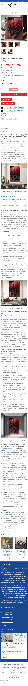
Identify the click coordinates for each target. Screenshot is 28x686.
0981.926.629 (21, 111)
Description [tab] (4, 128)
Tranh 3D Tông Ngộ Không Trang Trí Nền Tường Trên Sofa (21, 553)
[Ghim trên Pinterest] (13, 119)
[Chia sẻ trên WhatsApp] (2, 119)
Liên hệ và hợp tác (6, 625)
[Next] (27, 549)
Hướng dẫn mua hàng (7, 622)
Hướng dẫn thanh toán (7, 617)
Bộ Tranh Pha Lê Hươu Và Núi (10, 194)
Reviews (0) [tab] (4, 131)
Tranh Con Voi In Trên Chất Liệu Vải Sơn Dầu (14, 199)
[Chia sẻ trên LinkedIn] (16, 119)
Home (3, 9)
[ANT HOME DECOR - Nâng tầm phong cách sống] (14, 4)
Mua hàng (13, 89)
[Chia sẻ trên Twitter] (8, 119)
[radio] (4, 83)
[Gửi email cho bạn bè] (10, 119)
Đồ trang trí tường (11, 9)
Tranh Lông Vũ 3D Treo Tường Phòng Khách (14, 191)
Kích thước (3, 80)
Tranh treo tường (21, 9)
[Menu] (2, 5)
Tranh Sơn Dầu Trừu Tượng (10, 196)
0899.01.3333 (19, 108)
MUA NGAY (14, 94)
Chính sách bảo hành (6, 612)
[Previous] (1, 549)
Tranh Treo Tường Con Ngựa (10, 202)
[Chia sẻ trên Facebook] (5, 119)
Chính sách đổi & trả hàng (8, 620)
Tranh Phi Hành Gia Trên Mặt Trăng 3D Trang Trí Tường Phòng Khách (7, 553)
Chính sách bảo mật (6, 614)
